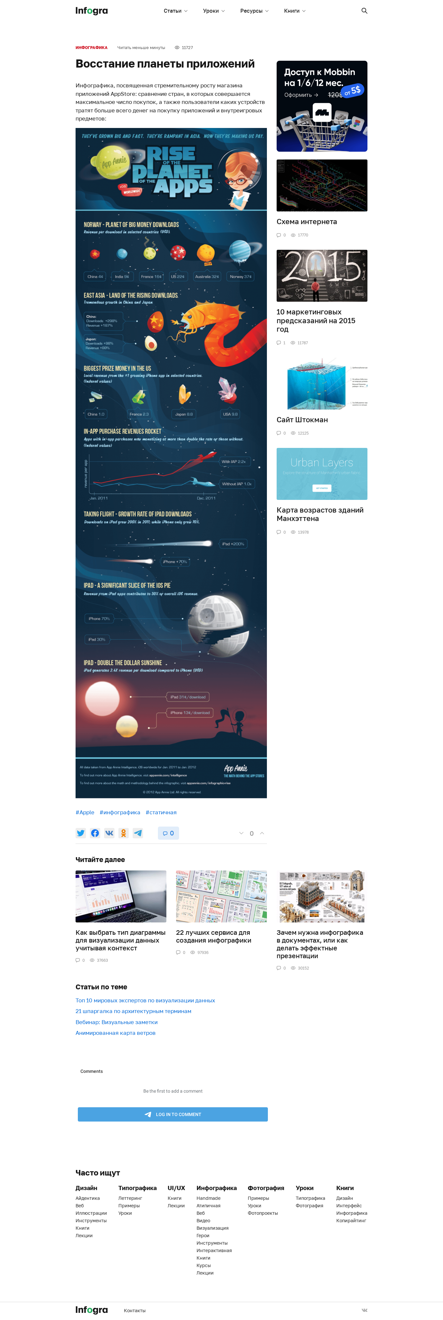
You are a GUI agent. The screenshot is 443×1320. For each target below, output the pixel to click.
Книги (292, 10)
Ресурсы (251, 10)
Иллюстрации (91, 1213)
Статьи (173, 10)
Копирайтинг (351, 1220)
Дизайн (344, 1198)
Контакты (135, 1310)
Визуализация (213, 1228)
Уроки (211, 10)
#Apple (85, 812)
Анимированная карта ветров (116, 1032)
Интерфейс (349, 1205)
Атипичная (209, 1205)
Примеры (129, 1205)
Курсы (204, 1265)
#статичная (161, 812)
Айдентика (88, 1198)
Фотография (309, 1205)
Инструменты (91, 1220)
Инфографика (92, 47)
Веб (80, 1205)
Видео (203, 1220)
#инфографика (120, 812)
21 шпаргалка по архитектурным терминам (133, 1011)
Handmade (209, 1198)
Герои (203, 1235)
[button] (364, 11)
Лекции (84, 1235)
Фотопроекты (263, 1213)
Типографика (310, 1198)
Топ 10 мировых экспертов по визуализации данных (145, 1000)
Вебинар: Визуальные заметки (117, 1022)
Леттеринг (130, 1198)
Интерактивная (214, 1250)
